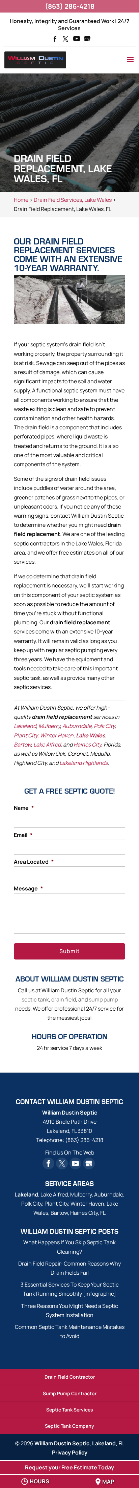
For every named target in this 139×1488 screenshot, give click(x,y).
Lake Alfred (47, 744)
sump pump (103, 999)
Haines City (87, 744)
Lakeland (25, 726)
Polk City (104, 726)
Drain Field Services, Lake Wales (73, 199)
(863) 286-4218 (69, 6)
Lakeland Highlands (83, 763)
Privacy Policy (69, 1452)
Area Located (34, 861)
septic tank (35, 999)
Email (23, 835)
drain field (63, 999)
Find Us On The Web (69, 1152)
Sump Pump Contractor (69, 1393)
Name (24, 808)
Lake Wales (90, 735)
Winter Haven (57, 735)
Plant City (25, 735)
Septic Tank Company (69, 1426)
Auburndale (76, 726)
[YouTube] (76, 39)
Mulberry (49, 726)
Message (28, 888)
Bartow (22, 744)
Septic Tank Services (69, 1409)
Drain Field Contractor (70, 1377)
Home (21, 199)
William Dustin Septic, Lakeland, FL (79, 1443)
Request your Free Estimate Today (69, 1467)
